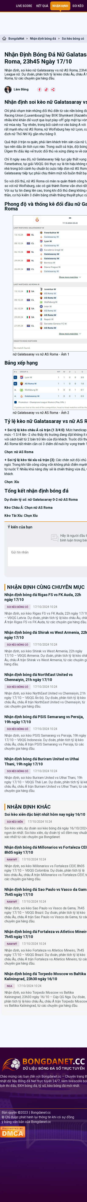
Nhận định (60, 6)
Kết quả (42, 6)
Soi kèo (78, 6)
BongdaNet (16, 38)
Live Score (24, 6)
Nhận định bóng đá (43, 38)
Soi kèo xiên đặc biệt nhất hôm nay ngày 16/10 (44, 814)
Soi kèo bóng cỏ (73, 38)
